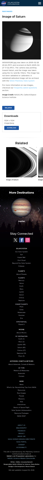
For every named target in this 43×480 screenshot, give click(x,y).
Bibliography (21, 428)
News (21, 384)
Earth (21, 286)
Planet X (21, 324)
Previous (4, 210)
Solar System (21, 248)
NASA (3, 3)
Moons (21, 329)
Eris (21, 318)
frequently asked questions (25, 88)
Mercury (21, 280)
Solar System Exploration (12, 3)
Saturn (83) (21, 347)
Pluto (21, 307)
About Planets (21, 274)
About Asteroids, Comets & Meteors (21, 364)
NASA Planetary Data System (22, 81)
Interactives (21, 404)
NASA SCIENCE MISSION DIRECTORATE (21, 439)
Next (38, 210)
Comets (21, 376)
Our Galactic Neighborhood (12, 8)
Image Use (21, 436)
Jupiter (21, 221)
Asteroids (21, 373)
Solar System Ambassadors (21, 410)
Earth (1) (21, 339)
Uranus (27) (21, 350)
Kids (21, 402)
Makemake (21, 312)
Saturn (21, 295)
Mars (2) (21, 342)
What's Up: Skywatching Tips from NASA (21, 387)
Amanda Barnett (27, 462)
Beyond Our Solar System (21, 263)
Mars (21, 289)
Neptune (21, 300)
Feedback (21, 431)
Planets (21, 271)
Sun (21, 254)
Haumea (21, 315)
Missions (21, 399)
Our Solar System (21, 252)
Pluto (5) (21, 356)
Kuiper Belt (21, 257)
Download (11, 128)
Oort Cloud (21, 260)
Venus (21, 283)
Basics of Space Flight (21, 407)
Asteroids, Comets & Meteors (21, 361)
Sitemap (21, 445)
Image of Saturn (12, 180)
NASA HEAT (21, 416)
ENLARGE (8, 108)
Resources (21, 390)
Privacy (21, 433)
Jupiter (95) (21, 344)
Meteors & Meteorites (21, 370)
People (21, 396)
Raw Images (7, 11)
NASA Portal (21, 442)
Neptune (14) (21, 353)
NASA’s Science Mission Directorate (21, 458)
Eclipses (21, 266)
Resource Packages (21, 413)
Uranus (21, 297)
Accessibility (21, 447)
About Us (21, 425)
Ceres (21, 309)
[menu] (39, 3)
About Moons (21, 333)
